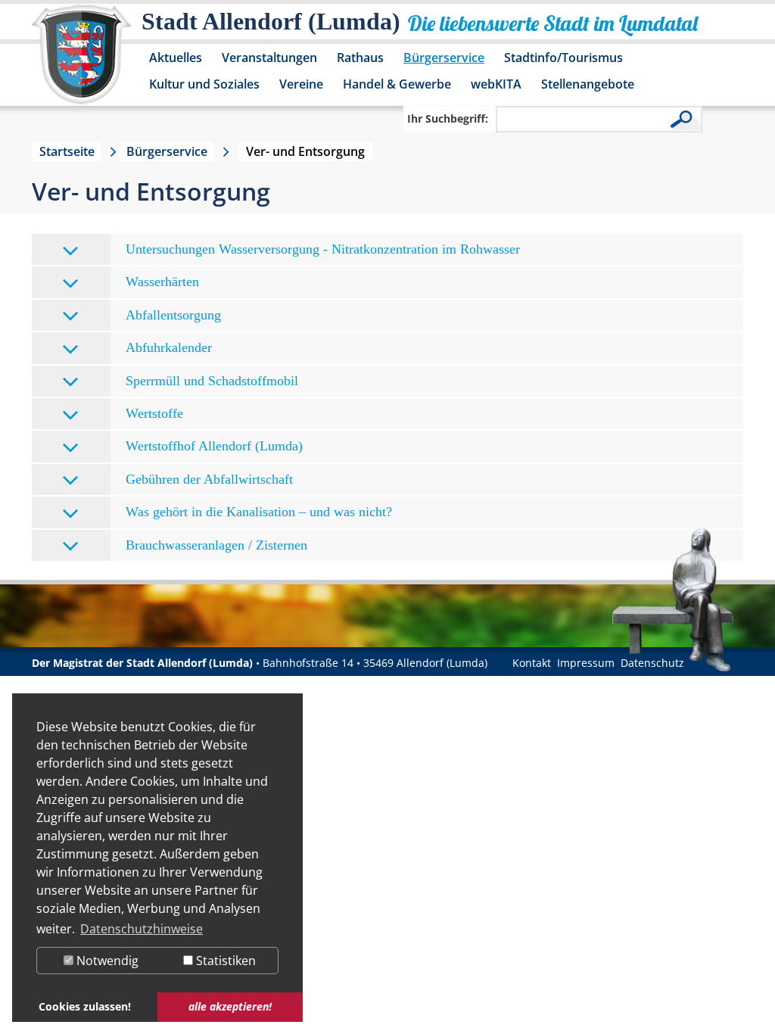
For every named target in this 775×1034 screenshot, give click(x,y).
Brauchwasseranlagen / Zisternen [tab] (216, 545)
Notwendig (106, 960)
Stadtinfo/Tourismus (563, 57)
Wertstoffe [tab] (154, 413)
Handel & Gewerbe (397, 84)
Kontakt (531, 663)
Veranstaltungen (269, 57)
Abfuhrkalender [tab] (169, 347)
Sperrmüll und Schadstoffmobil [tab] (212, 380)
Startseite (67, 151)
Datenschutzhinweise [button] (141, 928)
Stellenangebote (587, 84)
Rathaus (360, 57)
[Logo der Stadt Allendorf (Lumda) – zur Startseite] (81, 62)
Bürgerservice (443, 57)
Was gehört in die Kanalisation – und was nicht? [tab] (259, 511)
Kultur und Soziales (204, 84)
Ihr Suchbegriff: (447, 118)
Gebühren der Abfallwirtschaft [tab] (209, 479)
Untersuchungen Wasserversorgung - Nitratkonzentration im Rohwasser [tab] (323, 249)
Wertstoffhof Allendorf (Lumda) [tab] (214, 445)
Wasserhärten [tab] (162, 281)
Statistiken (224, 960)
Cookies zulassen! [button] (85, 1006)
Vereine (301, 84)
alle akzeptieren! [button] (230, 1006)
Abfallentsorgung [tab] (173, 314)
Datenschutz (652, 663)
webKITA (496, 84)
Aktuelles (175, 57)
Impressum (586, 663)
